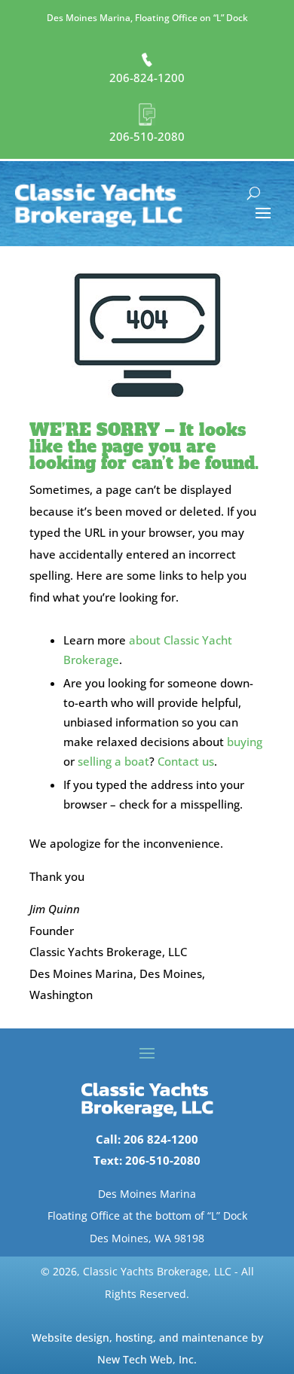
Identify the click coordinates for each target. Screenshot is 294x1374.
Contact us (186, 761)
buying (244, 741)
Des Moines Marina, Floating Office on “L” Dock (147, 17)
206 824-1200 (161, 1139)
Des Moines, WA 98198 (147, 1238)
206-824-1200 (147, 77)
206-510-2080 (147, 136)
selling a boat (113, 761)
